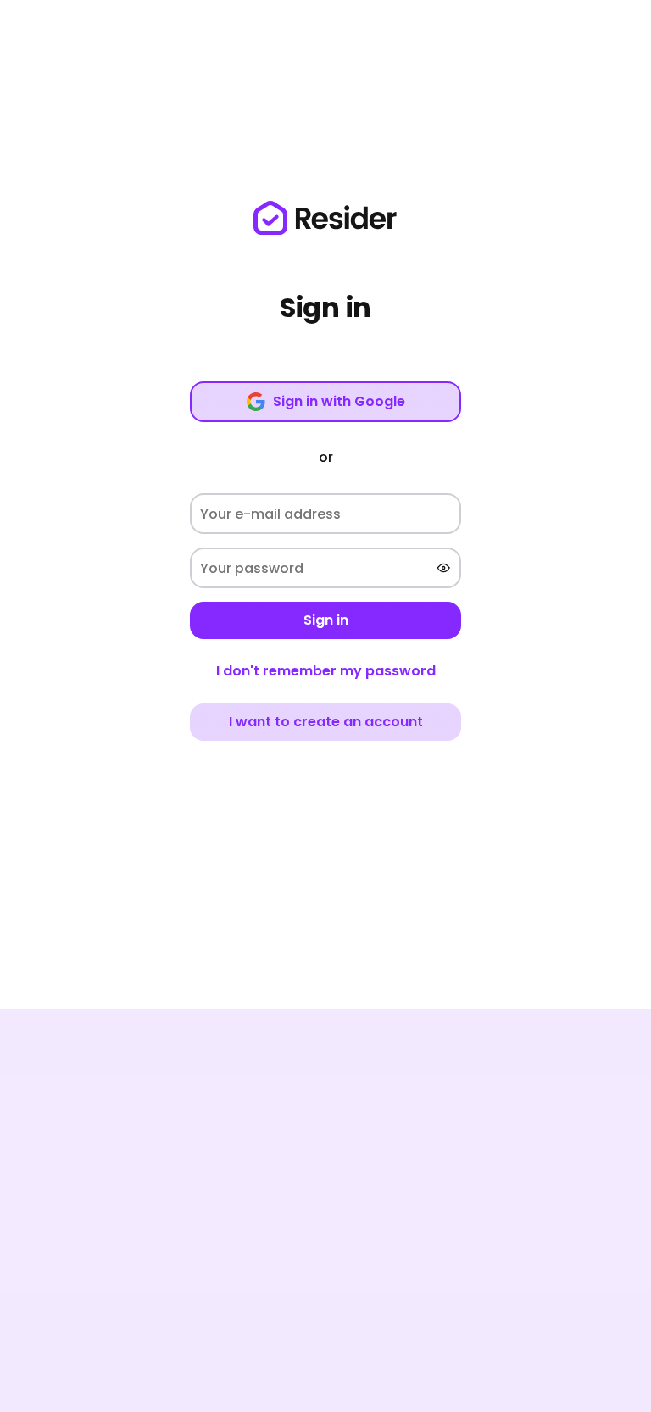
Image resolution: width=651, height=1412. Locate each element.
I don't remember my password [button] (326, 671)
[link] (325, 218)
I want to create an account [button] (326, 721)
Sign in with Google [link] (339, 401)
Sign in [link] (325, 620)
